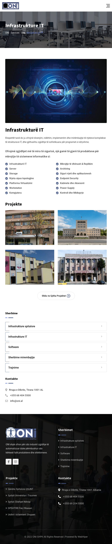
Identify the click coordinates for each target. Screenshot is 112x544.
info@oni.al (16, 400)
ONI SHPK (38, 536)
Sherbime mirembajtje (21, 357)
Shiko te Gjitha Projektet (54, 296)
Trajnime (13, 367)
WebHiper (83, 536)
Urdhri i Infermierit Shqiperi (21, 514)
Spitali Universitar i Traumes (22, 495)
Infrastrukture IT (17, 336)
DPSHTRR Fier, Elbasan (20, 508)
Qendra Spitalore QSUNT (20, 489)
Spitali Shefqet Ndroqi (19, 501)
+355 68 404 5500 (20, 395)
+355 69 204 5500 (73, 503)
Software (13, 347)
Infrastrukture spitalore (21, 326)
